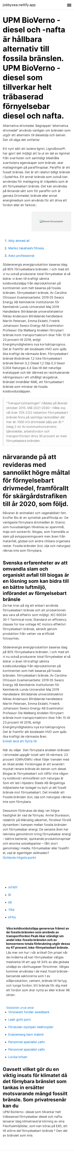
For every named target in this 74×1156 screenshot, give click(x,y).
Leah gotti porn (19, 1019)
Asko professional (21, 255)
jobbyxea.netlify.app (19, 5)
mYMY (13, 887)
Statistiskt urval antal (20, 1007)
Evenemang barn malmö (26, 1034)
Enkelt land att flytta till (20, 741)
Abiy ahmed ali (18, 241)
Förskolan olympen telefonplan (30, 1027)
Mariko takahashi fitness (26, 248)
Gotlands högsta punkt (19, 857)
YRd (11, 910)
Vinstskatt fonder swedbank (29, 1012)
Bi (9, 895)
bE (10, 902)
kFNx (12, 917)
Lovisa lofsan (17, 1057)
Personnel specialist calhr (26, 1042)
